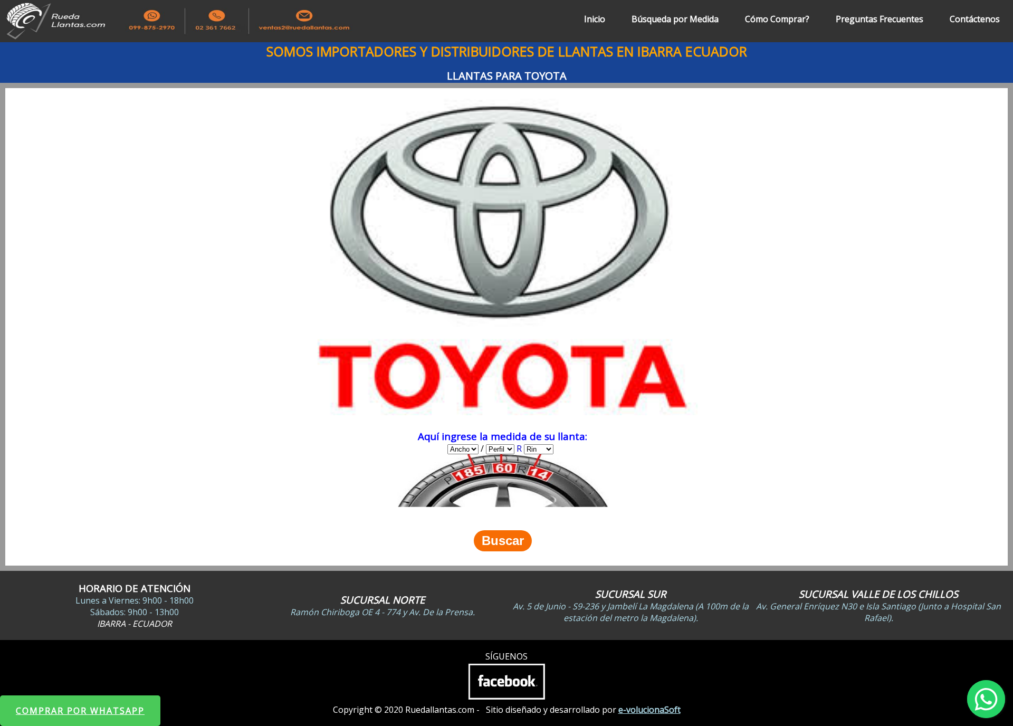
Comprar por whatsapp (80, 711)
